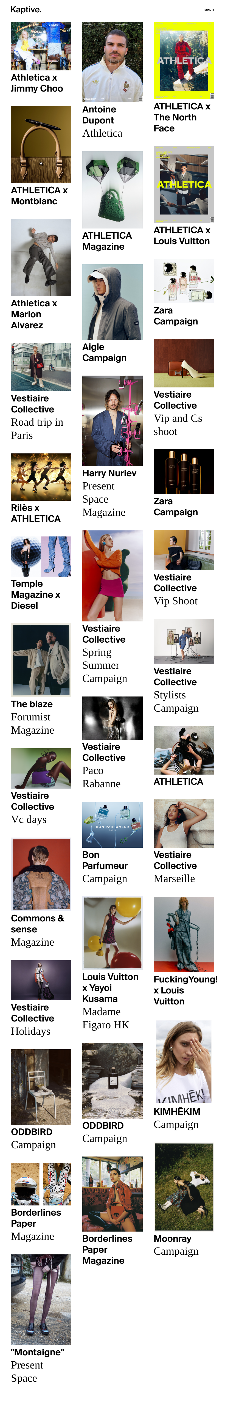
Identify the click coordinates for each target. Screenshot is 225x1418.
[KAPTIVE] (26, 11)
